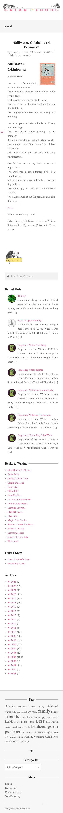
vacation (12, 736)
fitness (54, 711)
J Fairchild (13, 491)
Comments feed (13, 792)
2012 (13, 623)
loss (48, 721)
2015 (13, 615)
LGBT (40, 721)
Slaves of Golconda (18, 536)
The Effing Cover (16, 563)
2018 (13, 602)
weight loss (51, 736)
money (8, 727)
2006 (13, 648)
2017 (13, 606)
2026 (13, 581)
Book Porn (13, 474)
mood (14, 727)
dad (18, 711)
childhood (52, 706)
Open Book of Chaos (19, 559)
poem (53, 726)
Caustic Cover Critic (18, 478)
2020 (13, 594)
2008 (13, 640)
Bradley (41, 706)
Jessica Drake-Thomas (19, 499)
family (44, 711)
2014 (13, 619)
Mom (54, 721)
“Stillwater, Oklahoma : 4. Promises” (31, 44)
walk (20, 736)
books (32, 706)
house (24, 721)
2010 (13, 631)
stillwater (38, 732)
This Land (13, 541)
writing (18, 741)
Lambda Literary (16, 507)
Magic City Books (17, 520)
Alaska (10, 706)
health (9, 721)
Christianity (10, 711)
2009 (13, 636)
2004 (13, 656)
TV (6, 736)
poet (8, 731)
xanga (26, 741)
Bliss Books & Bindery (20, 470)
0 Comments (23, 55)
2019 (13, 598)
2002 (13, 661)
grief (49, 717)
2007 (13, 644)
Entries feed (11, 787)
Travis (55, 732)
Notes (11, 207)
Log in (8, 783)
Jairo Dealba (14, 495)
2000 (13, 669)
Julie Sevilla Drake (17, 503)
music (27, 726)
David (24, 711)
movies (20, 727)
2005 (13, 652)
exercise (32, 711)
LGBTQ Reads (15, 511)
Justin (31, 721)
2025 (13, 585)
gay (44, 717)
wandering (39, 736)
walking (28, 736)
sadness (29, 732)
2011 (13, 627)
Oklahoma (38, 726)
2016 (13, 611)
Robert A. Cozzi (16, 528)
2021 (13, 590)
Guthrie (55, 717)
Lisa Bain (12, 516)
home (16, 721)
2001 (13, 665)
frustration (25, 717)
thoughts (48, 732)
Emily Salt (13, 486)
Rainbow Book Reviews (20, 524)
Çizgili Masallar (16, 482)
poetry (18, 731)
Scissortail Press (16, 532)
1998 (13, 673)
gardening (35, 717)
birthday (22, 706)
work (8, 741)
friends (12, 716)
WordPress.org (12, 796)
